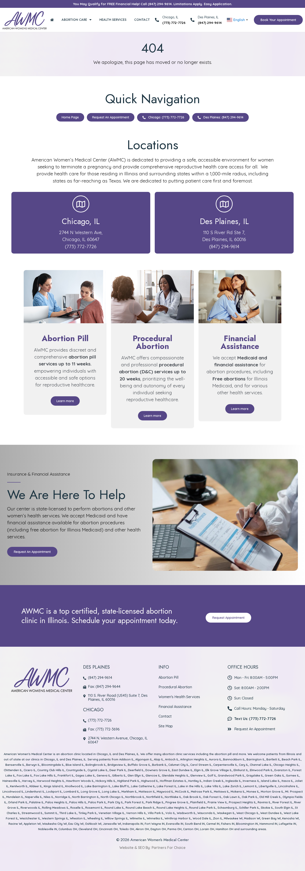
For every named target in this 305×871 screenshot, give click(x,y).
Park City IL (115, 802)
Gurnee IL (292, 775)
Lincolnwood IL (13, 791)
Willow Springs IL (116, 818)
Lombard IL (71, 791)
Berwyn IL (33, 764)
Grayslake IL (254, 775)
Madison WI (252, 818)
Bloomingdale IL (53, 764)
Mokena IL (238, 791)
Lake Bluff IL (121, 786)
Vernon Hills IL (136, 813)
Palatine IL (36, 802)
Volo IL (170, 813)
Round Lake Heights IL (172, 807)
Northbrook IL (135, 797)
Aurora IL (215, 759)
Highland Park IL (128, 781)
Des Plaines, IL (208, 17)
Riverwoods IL (30, 807)
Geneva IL (104, 775)
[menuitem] (52, 19)
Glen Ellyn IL (135, 775)
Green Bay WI (271, 818)
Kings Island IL (54, 786)
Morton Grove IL (272, 791)
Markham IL (129, 791)
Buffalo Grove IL (139, 764)
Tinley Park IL (87, 813)
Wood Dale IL (202, 818)
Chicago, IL (104, 754)
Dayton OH (158, 829)
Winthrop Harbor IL (178, 818)
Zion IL (217, 818)
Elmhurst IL (241, 770)
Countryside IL (76, 770)
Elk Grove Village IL (218, 770)
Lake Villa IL (213, 786)
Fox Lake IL (24, 775)
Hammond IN (268, 823)
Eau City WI (76, 823)
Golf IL (211, 775)
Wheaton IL (78, 818)
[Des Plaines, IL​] (224, 203)
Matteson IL (147, 791)
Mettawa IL (221, 791)
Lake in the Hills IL (190, 786)
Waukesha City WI (54, 823)
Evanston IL (282, 770)
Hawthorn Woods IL (80, 781)
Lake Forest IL (167, 786)
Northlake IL (173, 797)
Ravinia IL (264, 802)
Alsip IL (158, 759)
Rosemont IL (94, 807)
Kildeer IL (35, 786)
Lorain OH (207, 829)
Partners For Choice (169, 847)
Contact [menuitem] (142, 19)
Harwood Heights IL (51, 781)
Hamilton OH (224, 829)
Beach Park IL (291, 759)
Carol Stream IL (201, 764)
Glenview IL (198, 775)
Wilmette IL (137, 818)
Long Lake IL (111, 791)
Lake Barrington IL (98, 786)
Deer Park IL (117, 770)
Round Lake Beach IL (140, 807)
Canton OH (190, 829)
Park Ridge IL (155, 802)
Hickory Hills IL (106, 781)
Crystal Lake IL (98, 770)
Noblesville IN (47, 829)
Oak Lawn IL (231, 797)
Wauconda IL (206, 813)
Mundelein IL (14, 797)
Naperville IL (33, 797)
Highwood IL (149, 781)
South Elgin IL (284, 807)
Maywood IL (165, 791)
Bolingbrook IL (96, 764)
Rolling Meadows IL (55, 807)
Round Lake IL (114, 807)
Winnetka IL (155, 818)
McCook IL (182, 791)
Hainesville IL (11, 781)
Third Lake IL (68, 813)
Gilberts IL (119, 775)
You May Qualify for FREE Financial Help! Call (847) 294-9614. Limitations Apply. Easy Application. (152, 4)
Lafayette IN (287, 823)
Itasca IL (287, 781)
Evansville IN (174, 823)
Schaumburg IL (227, 807)
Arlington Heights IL (193, 759)
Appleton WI (32, 823)
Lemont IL (250, 786)
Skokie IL (267, 807)
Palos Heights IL (56, 802)
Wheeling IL (95, 818)
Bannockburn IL (234, 759)
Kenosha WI (290, 818)
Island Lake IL (270, 781)
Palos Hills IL (78, 802)
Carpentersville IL (225, 764)
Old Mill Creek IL (270, 797)
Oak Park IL (250, 797)
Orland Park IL (18, 802)
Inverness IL (251, 781)
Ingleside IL (233, 781)
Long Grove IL (90, 791)
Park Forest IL (134, 802)
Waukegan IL (226, 813)
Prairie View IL (217, 802)
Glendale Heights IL (175, 775)
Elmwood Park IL (261, 770)
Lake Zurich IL (232, 786)
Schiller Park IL (249, 807)
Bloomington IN (247, 823)
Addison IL (126, 759)
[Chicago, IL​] (80, 203)
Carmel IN (212, 823)
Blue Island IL (75, 764)
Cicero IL (30, 770)
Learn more (65, 401)
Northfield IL (154, 797)
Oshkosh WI (93, 823)
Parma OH (174, 829)
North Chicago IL (112, 797)
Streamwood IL (32, 813)
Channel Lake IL (261, 764)
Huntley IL (195, 781)
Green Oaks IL (274, 775)
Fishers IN (227, 823)
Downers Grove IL (157, 770)
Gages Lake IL (85, 775)
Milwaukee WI (233, 818)
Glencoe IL (153, 775)
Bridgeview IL (117, 764)
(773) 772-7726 (174, 23)
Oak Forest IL (212, 797)
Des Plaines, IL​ (224, 221)
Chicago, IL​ (81, 221)
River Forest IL (282, 802)
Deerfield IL (136, 770)
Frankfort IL (66, 775)
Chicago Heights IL (286, 764)
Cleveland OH (88, 829)
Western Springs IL (55, 818)
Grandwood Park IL (231, 775)
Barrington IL (256, 759)
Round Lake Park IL (202, 807)
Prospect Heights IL (242, 802)
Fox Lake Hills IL (45, 775)
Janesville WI (112, 823)
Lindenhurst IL (35, 791)
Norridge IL (63, 797)
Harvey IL (28, 781)
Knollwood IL (74, 786)
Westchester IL (30, 818)
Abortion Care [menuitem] (74, 19)
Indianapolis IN (133, 823)
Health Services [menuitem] (112, 19)
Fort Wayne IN (155, 823)
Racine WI (15, 823)
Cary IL (243, 764)
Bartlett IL (273, 759)
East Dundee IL (182, 770)
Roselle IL (77, 807)
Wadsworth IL (186, 813)
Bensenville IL (15, 764)
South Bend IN (195, 823)
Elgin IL (199, 770)
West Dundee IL (271, 813)
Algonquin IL (143, 759)
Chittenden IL (13, 770)
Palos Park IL (97, 802)
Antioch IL (172, 759)
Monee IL (253, 791)
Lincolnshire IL (288, 786)
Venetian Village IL (111, 813)
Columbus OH (67, 829)
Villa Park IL (156, 813)
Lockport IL (54, 791)
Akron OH (142, 829)
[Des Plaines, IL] (192, 20)
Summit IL (51, 813)
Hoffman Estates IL (173, 781)
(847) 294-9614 (210, 23)
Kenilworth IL (19, 786)
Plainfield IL (198, 802)
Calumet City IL (178, 764)
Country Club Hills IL (51, 770)
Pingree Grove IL (177, 802)
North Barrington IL (85, 797)
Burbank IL (159, 764)
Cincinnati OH (108, 829)
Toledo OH (126, 829)
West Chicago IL (247, 813)
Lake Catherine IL (143, 786)
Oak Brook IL (192, 797)
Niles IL (49, 797)
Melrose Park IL (201, 791)
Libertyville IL (268, 786)
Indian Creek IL (213, 781)
